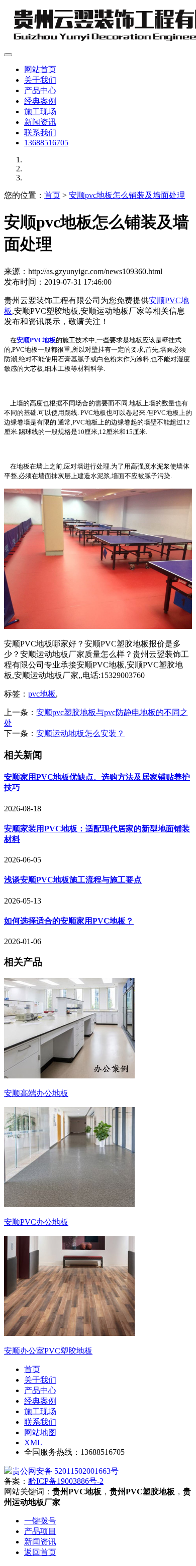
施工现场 (40, 111)
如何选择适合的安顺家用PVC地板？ (69, 921)
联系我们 (40, 132)
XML (33, 1442)
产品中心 (40, 90)
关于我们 (40, 80)
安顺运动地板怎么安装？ (80, 733)
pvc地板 (42, 694)
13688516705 (46, 142)
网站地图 (40, 1432)
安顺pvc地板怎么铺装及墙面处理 (127, 195)
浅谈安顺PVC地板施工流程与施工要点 (73, 879)
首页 (52, 195)
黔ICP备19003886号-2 (66, 1481)
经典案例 (40, 101)
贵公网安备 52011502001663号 (65, 1471)
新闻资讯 (40, 122)
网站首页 (40, 69)
